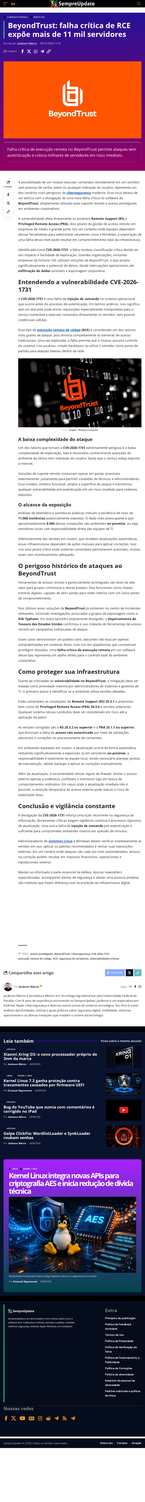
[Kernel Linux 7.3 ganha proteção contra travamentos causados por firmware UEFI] (123, 1083)
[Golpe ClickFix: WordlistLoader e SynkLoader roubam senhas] (123, 1136)
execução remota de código (59, 330)
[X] (13, 1418)
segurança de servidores (73, 958)
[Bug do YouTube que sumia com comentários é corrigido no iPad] (123, 1110)
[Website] (130, 987)
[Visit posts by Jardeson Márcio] (8, 986)
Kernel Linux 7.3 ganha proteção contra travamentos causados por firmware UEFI (44, 1082)
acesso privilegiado (41, 953)
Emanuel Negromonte (25, 1281)
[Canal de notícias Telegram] (73, 1418)
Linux (15, 1169)
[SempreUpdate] (72, 3)
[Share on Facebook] (22, 51)
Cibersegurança (17, 17)
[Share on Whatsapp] (36, 51)
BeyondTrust (62, 953)
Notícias (39, 17)
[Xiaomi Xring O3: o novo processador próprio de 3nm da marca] (123, 1057)
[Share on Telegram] (42, 51)
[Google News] (31, 1418)
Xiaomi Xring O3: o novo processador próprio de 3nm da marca (50, 1056)
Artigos (11, 1049)
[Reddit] (48, 1418)
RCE (55, 958)
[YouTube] (22, 1418)
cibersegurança (78, 193)
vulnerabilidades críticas (104, 958)
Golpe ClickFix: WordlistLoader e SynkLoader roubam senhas (47, 1135)
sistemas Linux (60, 841)
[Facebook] (135, 987)
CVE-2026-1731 (100, 953)
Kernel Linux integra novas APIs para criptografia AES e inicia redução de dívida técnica (71, 1183)
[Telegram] (56, 1418)
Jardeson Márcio (27, 43)
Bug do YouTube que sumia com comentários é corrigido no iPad (49, 1109)
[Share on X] (29, 51)
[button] (7, 3)
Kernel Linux (30, 1169)
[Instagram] (139, 987)
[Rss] (64, 1418)
